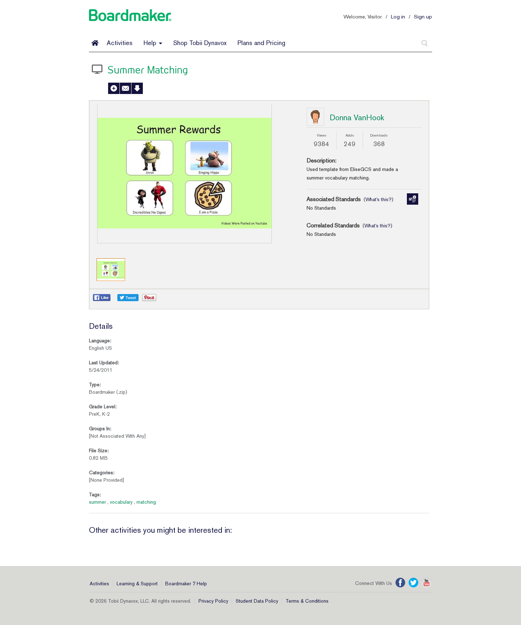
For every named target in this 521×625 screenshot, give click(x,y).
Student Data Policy (257, 601)
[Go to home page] (95, 43)
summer (97, 502)
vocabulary (121, 502)
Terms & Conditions (307, 601)
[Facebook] (400, 583)
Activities (120, 42)
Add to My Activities (113, 88)
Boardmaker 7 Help (186, 583)
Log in (398, 16)
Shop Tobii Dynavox (199, 42)
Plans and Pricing (261, 42)
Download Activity (137, 88)
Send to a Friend (125, 88)
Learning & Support (137, 583)
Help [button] (151, 42)
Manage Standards (412, 199)
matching (146, 502)
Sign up (423, 16)
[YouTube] (426, 583)
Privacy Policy (213, 601)
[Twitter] (413, 583)
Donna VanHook (357, 117)
